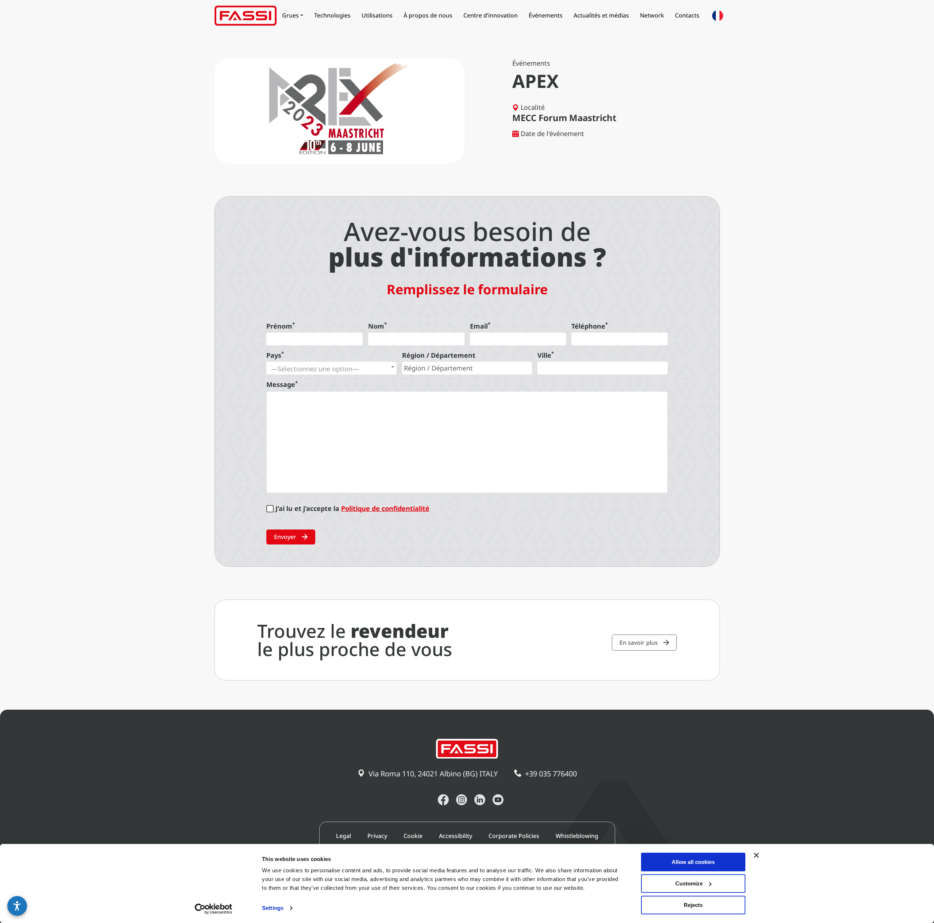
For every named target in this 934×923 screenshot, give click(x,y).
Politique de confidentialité (385, 508)
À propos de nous (428, 15)
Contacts (687, 15)
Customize (689, 883)
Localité (533, 107)
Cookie (413, 836)
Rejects (693, 905)
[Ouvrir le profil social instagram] (461, 799)
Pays (275, 355)
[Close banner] (756, 855)
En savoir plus (639, 643)
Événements (546, 15)
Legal (343, 836)
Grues (290, 15)
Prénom (280, 326)
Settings (272, 908)
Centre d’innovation (490, 15)
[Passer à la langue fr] (717, 15)
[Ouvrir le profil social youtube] (498, 799)
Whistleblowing (577, 836)
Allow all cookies (693, 862)
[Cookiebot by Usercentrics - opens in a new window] (214, 908)
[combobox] (331, 368)
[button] (17, 906)
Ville (545, 355)
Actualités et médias (601, 15)
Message (282, 384)
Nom (377, 326)
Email (480, 326)
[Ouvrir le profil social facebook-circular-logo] (443, 799)
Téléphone (589, 326)
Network (652, 15)
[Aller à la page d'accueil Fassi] (246, 15)
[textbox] (331, 369)
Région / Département (438, 355)
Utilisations (377, 15)
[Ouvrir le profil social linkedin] (479, 799)
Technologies (332, 15)
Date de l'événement (552, 133)
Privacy (377, 836)
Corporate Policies (514, 836)
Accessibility (455, 836)
